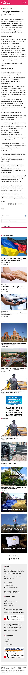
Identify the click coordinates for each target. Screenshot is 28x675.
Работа (6, 641)
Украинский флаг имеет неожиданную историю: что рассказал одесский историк (13, 508)
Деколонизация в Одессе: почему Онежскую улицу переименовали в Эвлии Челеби (13, 488)
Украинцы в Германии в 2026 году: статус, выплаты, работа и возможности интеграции (14, 260)
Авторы (17, 556)
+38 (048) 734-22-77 (9, 585)
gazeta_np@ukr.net (9, 605)
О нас (10, 556)
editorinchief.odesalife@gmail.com (12, 592)
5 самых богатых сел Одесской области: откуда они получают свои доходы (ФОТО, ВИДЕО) (13, 369)
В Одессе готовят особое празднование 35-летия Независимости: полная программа (13, 528)
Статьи (11, 8)
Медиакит (7, 600)
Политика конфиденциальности (5, 668)
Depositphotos (8, 642)
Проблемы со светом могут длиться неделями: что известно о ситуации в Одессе (13, 462)
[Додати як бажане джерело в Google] (21, 204)
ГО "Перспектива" (9, 644)
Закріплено (23, 2)
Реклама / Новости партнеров (6, 257)
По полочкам (3, 311)
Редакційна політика (13, 668)
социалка (7, 208)
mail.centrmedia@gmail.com (11, 587)
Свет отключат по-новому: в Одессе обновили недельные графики (14, 549)
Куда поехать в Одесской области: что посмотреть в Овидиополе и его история (13, 344)
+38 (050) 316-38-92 (9, 603)
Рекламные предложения (11, 601)
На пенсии (7, 639)
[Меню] (25, 2)
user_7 (5, 14)
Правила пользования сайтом (22, 668)
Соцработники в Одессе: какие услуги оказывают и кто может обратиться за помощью (13, 287)
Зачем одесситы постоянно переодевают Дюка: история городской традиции (13, 391)
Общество (5, 8)
